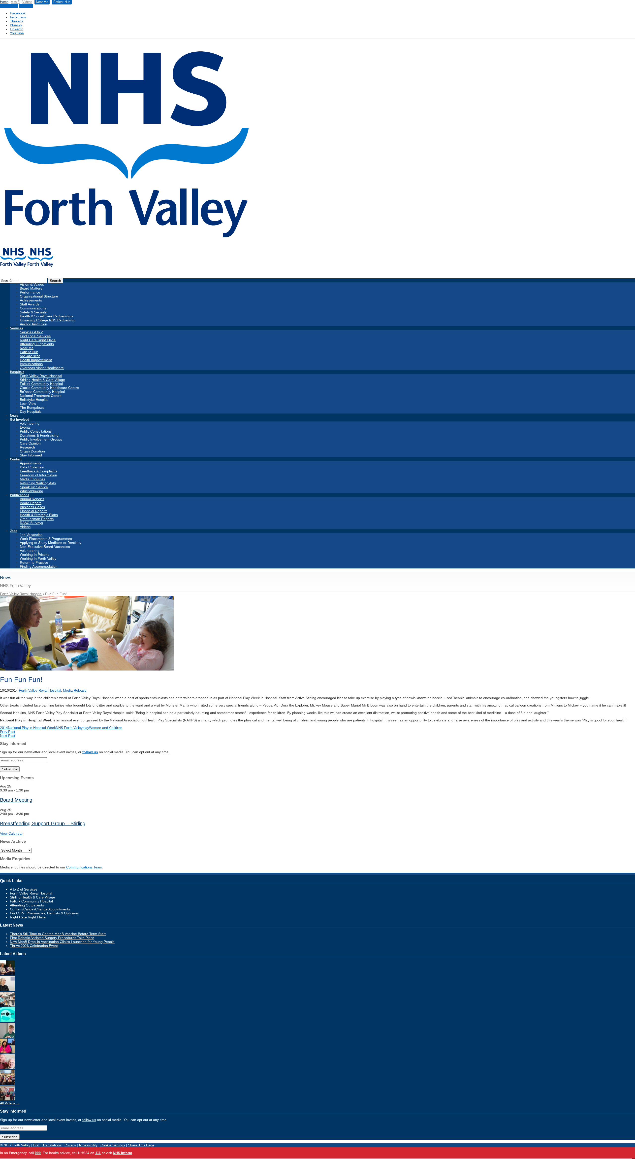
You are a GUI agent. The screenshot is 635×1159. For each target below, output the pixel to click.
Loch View (28, 404)
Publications (19, 495)
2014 (4, 728)
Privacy (70, 1145)
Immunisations (31, 364)
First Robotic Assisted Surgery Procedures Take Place (52, 938)
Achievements (31, 300)
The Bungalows (32, 408)
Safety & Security (33, 312)
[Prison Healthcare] (7, 1052)
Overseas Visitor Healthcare (42, 368)
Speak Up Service (34, 487)
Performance (30, 292)
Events (25, 427)
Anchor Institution (33, 324)
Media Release (75, 690)
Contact (16, 459)
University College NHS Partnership (47, 320)
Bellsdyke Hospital (34, 400)
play (86, 728)
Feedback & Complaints (38, 471)
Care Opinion (30, 443)
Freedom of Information (38, 475)
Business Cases (32, 507)
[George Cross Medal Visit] (7, 1099)
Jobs (13, 531)
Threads (16, 21)
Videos (27, 2)
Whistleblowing (31, 491)
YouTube (17, 33)
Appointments (30, 463)
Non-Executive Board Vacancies (45, 547)
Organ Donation (32, 451)
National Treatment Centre (41, 396)
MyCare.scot (30, 356)
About (14, 280)
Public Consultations (36, 431)
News (14, 415)
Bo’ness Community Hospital (42, 392)
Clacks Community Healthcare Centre (49, 388)
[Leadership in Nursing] (7, 974)
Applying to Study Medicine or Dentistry (50, 543)
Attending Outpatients (37, 344)
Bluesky (16, 25)
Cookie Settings (112, 1145)
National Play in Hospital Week (32, 728)
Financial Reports (33, 511)
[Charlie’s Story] (7, 1037)
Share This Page (141, 1145)
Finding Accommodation (39, 566)
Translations (52, 1145)
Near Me (26, 6)
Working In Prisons (34, 555)
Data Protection (32, 467)
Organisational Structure (39, 296)
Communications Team (84, 867)
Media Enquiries (32, 479)
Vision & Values (32, 284)
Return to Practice (34, 562)
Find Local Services (35, 336)
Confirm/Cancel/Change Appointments (40, 909)
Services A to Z (31, 332)
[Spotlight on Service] (7, 1005)
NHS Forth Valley (69, 728)
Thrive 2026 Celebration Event (34, 946)
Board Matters (31, 288)
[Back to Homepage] (27, 266)
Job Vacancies (31, 535)
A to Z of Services (24, 889)
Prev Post (7, 732)
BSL (36, 1145)
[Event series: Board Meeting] (31, 790)
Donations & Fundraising (39, 435)
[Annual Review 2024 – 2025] (7, 1083)
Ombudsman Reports (37, 519)
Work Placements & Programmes (46, 539)
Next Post (7, 736)
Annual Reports (32, 499)
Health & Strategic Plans (39, 515)
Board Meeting (16, 800)
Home (4, 2)
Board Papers (30, 503)
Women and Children (105, 728)
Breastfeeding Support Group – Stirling (42, 823)
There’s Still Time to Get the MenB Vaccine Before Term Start (58, 934)
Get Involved (19, 419)
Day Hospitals (30, 411)
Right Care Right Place (38, 340)
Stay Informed (31, 455)
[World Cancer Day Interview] (7, 1021)
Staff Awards (29, 304)
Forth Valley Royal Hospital (41, 376)
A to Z (15, 2)
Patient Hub (9, 6)
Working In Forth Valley (38, 559)
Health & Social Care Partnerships (46, 316)
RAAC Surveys (31, 523)
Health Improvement (36, 360)
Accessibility (88, 1145)
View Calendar (11, 833)
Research (27, 447)
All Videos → (10, 1103)
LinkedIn (16, 29)
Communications (33, 308)
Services (16, 328)
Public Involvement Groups (41, 439)
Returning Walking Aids (38, 483)
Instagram (18, 17)
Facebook (18, 13)
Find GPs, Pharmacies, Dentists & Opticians (44, 913)
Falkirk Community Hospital (41, 384)
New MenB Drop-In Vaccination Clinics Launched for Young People (62, 942)
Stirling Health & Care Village (42, 380)
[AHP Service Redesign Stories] (7, 990)
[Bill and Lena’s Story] (7, 1068)
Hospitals (17, 372)
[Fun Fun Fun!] (87, 669)
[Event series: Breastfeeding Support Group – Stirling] (31, 814)
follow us (90, 752)
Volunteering (29, 423)
